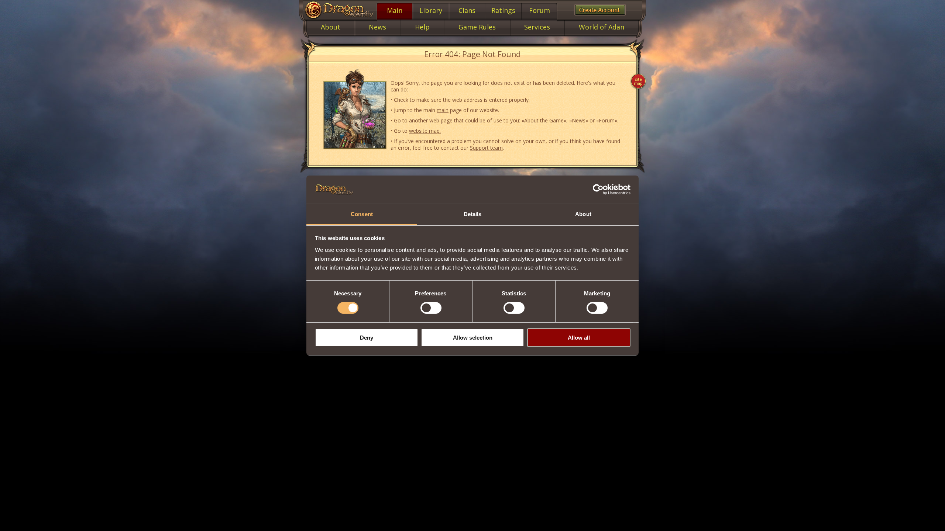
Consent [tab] (362, 214)
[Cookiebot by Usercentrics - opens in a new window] (598, 189)
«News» (578, 120)
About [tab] (583, 214)
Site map (638, 81)
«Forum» (606, 120)
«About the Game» (544, 120)
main (443, 110)
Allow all (579, 337)
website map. (425, 130)
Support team (486, 147)
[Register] (600, 10)
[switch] (430, 308)
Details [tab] (473, 214)
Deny (366, 337)
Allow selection (472, 337)
